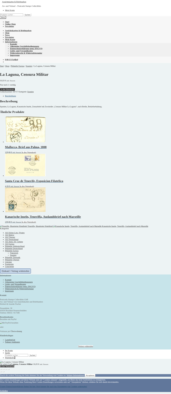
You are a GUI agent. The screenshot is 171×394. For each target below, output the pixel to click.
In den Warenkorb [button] (29, 152)
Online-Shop (10, 24)
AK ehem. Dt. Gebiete (14, 242)
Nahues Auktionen (12, 342)
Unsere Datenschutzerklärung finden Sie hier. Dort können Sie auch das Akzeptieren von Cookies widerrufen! (43, 386)
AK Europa (9, 244)
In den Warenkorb (7, 89)
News (7, 35)
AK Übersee (10, 237)
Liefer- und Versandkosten (21, 51)
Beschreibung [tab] (10, 96)
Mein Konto (10, 10)
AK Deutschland (11, 239)
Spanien (29, 66)
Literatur (8, 262)
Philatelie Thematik (12, 257)
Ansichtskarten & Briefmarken (14, 2)
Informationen (11, 42)
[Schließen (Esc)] (9, 369)
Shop (7, 33)
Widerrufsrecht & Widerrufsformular (26, 53)
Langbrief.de (10, 340)
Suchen (27, 15)
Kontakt (13, 44)
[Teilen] (6, 369)
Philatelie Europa (17, 66)
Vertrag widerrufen (85, 346)
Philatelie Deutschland (14, 248)
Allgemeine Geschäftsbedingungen (24, 46)
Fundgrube (9, 264)
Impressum (15, 55)
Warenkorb (10, 358)
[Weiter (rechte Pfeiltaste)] (4, 371)
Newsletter (9, 26)
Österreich (14, 253)
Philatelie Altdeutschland (15, 246)
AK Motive (9, 235)
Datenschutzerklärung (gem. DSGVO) (26, 49)
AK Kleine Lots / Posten (15, 233)
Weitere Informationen (75, 375)
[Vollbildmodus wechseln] (4, 369)
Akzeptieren (90, 375)
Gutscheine (9, 266)
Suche (7, 353)
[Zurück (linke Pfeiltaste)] (1, 371)
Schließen (4, 391)
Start (7, 22)
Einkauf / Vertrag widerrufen (15, 271)
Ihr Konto (9, 350)
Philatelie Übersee (12, 260)
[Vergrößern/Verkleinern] (1, 369)
